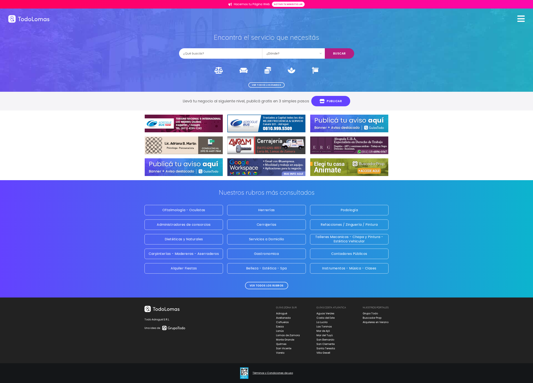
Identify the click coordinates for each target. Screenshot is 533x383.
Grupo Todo (370, 313)
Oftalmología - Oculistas (183, 210)
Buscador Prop (372, 318)
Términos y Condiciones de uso (273, 373)
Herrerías (266, 210)
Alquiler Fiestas (184, 268)
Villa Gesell (323, 352)
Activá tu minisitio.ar (288, 4)
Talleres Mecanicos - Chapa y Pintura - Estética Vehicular (349, 239)
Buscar (339, 53)
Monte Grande (285, 339)
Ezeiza (280, 326)
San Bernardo (325, 339)
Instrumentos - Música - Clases (349, 268)
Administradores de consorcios (184, 224)
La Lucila (322, 322)
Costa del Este (325, 318)
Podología (349, 210)
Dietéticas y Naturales (184, 239)
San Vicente (283, 348)
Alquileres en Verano (376, 322)
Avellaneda (283, 318)
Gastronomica (266, 253)
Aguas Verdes (325, 313)
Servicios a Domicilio (266, 239)
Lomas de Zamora (288, 335)
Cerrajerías (266, 224)
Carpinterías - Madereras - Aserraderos (184, 253)
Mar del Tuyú (324, 335)
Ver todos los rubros (266, 85)
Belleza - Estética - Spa (266, 268)
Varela (280, 352)
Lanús (280, 331)
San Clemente (325, 344)
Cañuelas (282, 322)
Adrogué (281, 313)
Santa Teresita (325, 348)
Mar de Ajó (323, 331)
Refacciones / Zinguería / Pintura (349, 224)
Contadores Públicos (349, 253)
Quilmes (281, 344)
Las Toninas (324, 326)
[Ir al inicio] (28, 18)
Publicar (334, 101)
